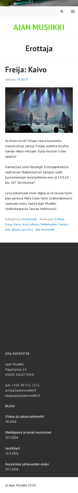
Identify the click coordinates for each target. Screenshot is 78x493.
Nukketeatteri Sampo (54, 224)
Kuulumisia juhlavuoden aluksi (27, 464)
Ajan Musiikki (39, 27)
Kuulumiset (30, 219)
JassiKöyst (12, 448)
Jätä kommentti (45, 229)
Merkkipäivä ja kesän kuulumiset (28, 432)
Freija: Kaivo (26, 69)
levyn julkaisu (30, 224)
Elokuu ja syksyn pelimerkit (24, 416)
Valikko (72, 11)
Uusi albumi (12, 229)
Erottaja (59, 219)
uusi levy (27, 229)
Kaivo (17, 224)
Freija (8, 224)
